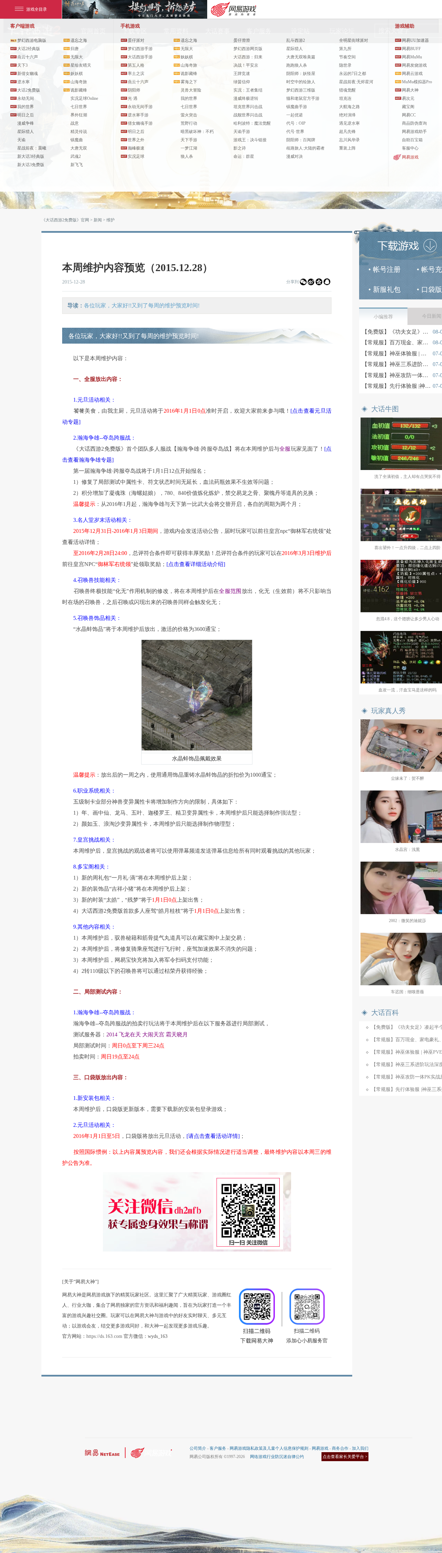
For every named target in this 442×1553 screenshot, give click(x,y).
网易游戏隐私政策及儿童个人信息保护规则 (269, 1448)
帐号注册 (387, 269)
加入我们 (360, 1448)
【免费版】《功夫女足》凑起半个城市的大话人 (396, 332)
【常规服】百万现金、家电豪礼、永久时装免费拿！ (396, 342)
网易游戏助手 (414, 131)
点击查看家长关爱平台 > (345, 1456)
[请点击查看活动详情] (213, 1136)
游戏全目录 (36, 9)
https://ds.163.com (104, 1336)
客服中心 (410, 148)
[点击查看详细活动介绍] (195, 564)
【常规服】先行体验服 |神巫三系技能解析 (396, 386)
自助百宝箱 (412, 139)
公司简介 (198, 1448)
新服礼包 (387, 289)
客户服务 (218, 1448)
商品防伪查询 (414, 123)
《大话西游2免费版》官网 (65, 220)
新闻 (98, 220)
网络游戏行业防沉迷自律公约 (277, 1456)
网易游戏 (410, 157)
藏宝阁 (408, 106)
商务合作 (340, 1448)
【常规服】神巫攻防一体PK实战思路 (396, 375)
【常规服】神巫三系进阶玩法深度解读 (396, 364)
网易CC (409, 115)
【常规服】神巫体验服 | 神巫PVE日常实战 (396, 353)
